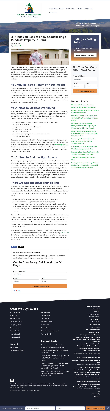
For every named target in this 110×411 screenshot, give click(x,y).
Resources (97, 311)
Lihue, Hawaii (45, 319)
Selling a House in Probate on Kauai (89, 367)
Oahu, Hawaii (14, 347)
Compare (79, 8)
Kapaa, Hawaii (14, 331)
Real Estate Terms (94, 317)
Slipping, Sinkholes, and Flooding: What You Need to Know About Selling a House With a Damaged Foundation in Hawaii (85, 165)
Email (43, 278)
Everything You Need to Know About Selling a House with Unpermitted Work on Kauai (86, 388)
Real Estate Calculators (93, 330)
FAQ (91, 8)
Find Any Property (94, 332)
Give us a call (65, 233)
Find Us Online (96, 322)
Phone (15, 278)
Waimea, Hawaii (46, 334)
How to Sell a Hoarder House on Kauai (89, 384)
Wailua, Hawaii (45, 328)
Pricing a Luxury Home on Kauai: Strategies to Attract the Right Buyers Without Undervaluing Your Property (83, 125)
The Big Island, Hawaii (17, 350)
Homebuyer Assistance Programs (90, 335)
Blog (98, 391)
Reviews (86, 8)
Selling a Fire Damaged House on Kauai (88, 382)
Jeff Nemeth (17, 46)
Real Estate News (95, 319)
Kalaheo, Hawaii (15, 328)
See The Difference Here (85, 55)
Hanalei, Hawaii (15, 319)
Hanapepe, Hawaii (15, 325)
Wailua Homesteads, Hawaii (50, 331)
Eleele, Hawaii (14, 315)
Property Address (19, 271)
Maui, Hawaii (14, 344)
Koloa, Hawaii (45, 312)
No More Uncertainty (94, 314)
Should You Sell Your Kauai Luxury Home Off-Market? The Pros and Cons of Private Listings (84, 118)
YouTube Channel (95, 324)
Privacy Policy (96, 394)
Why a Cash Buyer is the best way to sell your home (87, 354)
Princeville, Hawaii (46, 322)
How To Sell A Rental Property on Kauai (88, 358)
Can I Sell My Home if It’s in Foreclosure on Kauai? (87, 378)
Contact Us (53, 12)
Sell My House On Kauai (56, 8)
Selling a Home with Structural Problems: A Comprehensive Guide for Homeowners (87, 373)
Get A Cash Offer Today (82, 26)
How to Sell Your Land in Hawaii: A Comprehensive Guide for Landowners (88, 345)
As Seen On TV (96, 309)
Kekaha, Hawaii (15, 334)
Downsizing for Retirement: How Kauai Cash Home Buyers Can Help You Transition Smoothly (83, 141)
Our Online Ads (95, 327)
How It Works (70, 8)
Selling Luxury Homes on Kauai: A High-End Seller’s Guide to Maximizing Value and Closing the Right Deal (86, 339)
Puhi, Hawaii (45, 325)
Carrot (38, 391)
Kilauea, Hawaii (15, 337)
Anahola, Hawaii (15, 312)
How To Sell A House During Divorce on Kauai (87, 370)
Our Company (95, 26)
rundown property (61, 145)
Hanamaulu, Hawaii (16, 322)
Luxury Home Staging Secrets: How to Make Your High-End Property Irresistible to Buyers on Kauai (84, 133)
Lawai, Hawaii (45, 315)
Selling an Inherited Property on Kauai (88, 365)
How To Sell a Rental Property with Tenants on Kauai (86, 361)
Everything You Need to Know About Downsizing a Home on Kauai (89, 349)
